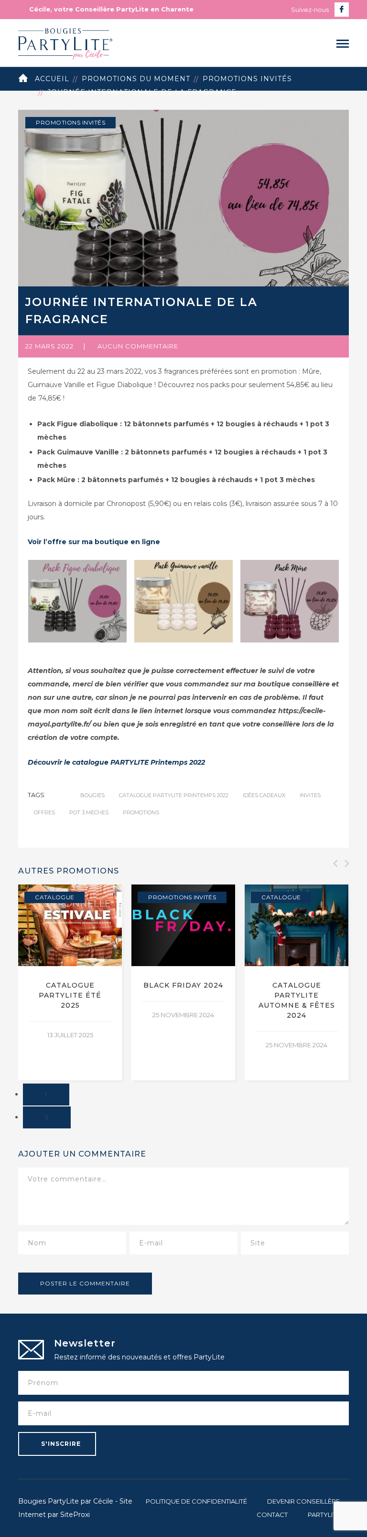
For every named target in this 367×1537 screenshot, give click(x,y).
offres (44, 812)
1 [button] (46, 1094)
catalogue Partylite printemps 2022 (173, 795)
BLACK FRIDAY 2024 (183, 985)
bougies (92, 795)
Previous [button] (334, 863)
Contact (272, 1514)
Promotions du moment (136, 78)
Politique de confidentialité (196, 1501)
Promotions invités (247, 78)
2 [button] (47, 1117)
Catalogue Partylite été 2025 (70, 995)
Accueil (52, 78)
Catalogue (54, 897)
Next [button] (346, 863)
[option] (70, 982)
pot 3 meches (88, 812)
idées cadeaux (264, 795)
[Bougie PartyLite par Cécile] (65, 42)
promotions (141, 812)
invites (310, 795)
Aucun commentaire (137, 346)
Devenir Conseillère (303, 1501)
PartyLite (324, 1514)
